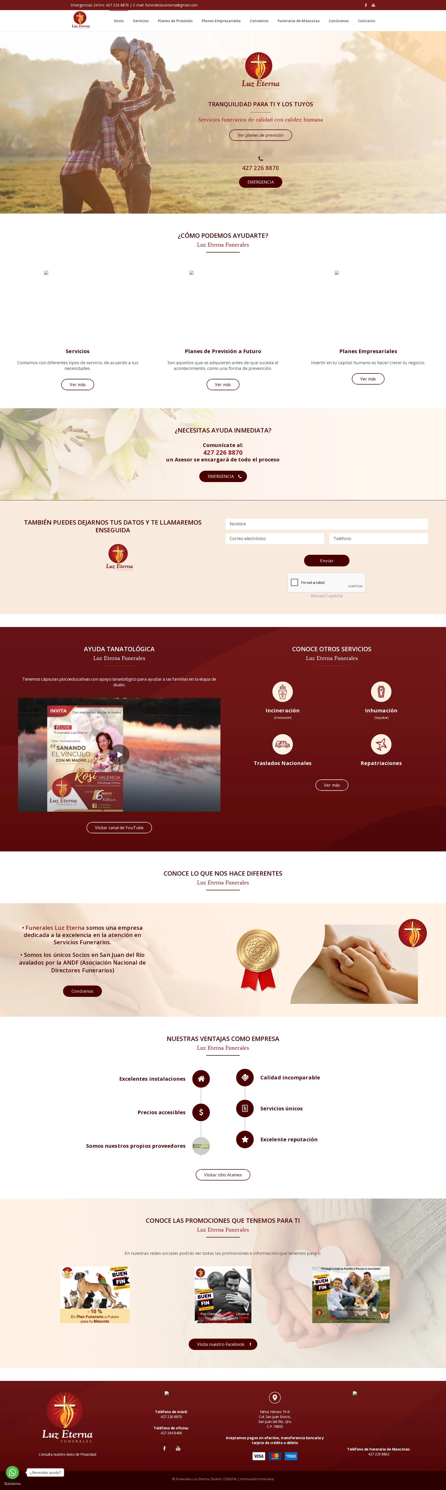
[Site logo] (81, 21)
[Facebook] (366, 5)
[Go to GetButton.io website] (12, 1483)
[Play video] (119, 755)
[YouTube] (373, 5)
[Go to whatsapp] (12, 1472)
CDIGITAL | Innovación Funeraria (248, 1479)
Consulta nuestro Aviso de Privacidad (67, 1454)
